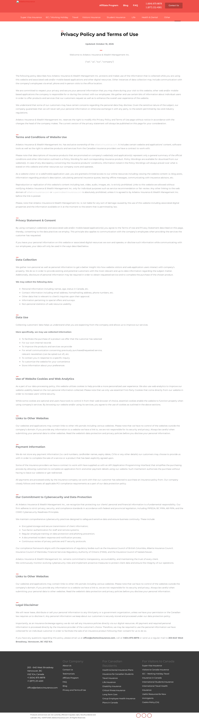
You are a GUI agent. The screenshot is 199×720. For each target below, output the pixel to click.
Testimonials (69, 674)
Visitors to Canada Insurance (155, 669)
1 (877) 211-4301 (154, 7)
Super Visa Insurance (152, 665)
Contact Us (174, 5)
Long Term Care (109, 694)
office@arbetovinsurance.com (42, 687)
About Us (67, 665)
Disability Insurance (111, 686)
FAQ (135, 5)
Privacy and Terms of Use (74, 690)
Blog (125, 5)
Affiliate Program (108, 5)
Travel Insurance (110, 678)
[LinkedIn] (138, 715)
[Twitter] (144, 715)
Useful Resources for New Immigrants (154, 696)
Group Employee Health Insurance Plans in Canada (118, 700)
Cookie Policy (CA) (150, 702)
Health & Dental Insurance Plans (117, 670)
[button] (178, 17)
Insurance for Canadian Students (117, 674)
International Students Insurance (158, 682)
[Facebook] (149, 715)
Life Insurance (109, 682)
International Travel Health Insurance (155, 688)
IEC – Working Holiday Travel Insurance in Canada (155, 676)
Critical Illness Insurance (113, 690)
